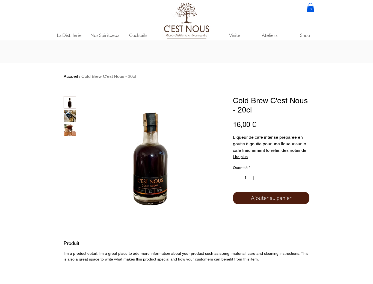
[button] (310, 7)
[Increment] (253, 178)
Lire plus (240, 157)
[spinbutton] (245, 178)
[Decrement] (237, 178)
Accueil (71, 76)
